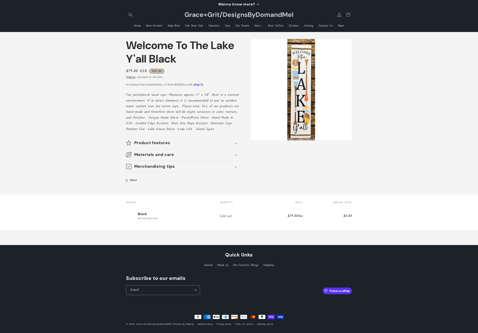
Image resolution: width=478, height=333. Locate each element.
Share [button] (133, 180)
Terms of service (244, 324)
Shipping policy (265, 324)
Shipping (131, 77)
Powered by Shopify (183, 324)
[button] (130, 14)
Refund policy (205, 324)
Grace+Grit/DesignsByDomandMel (154, 324)
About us (223, 265)
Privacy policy (223, 324)
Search (208, 265)
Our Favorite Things (246, 265)
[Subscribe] (195, 290)
